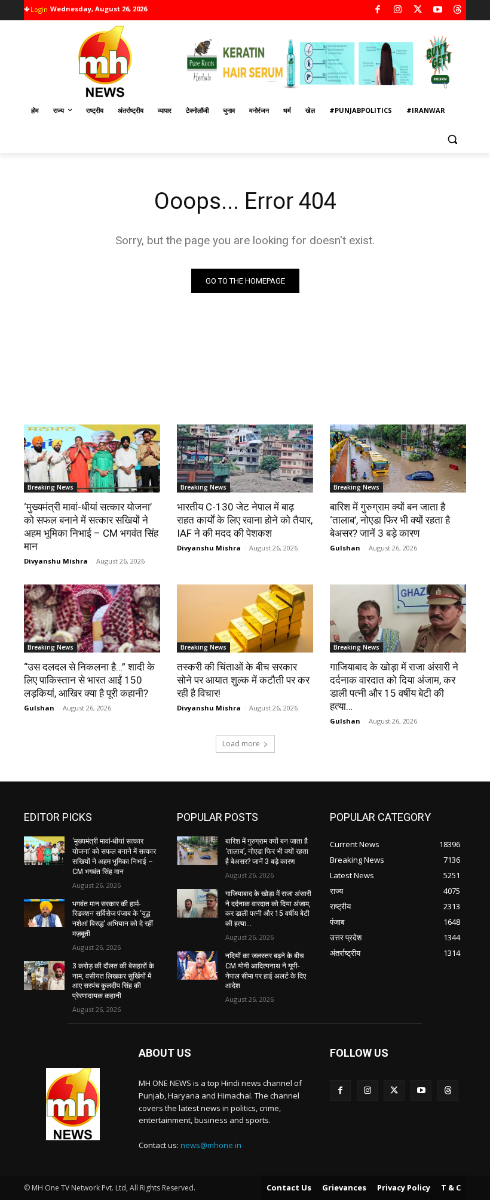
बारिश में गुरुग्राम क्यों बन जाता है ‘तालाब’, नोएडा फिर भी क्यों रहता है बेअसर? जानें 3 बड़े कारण (390, 520)
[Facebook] (378, 10)
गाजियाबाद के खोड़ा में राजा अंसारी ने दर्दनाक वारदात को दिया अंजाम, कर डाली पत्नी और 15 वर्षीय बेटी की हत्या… (268, 909)
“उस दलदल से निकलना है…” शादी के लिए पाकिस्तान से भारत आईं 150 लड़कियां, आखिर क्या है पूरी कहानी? (89, 680)
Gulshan (345, 547)
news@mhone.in (210, 1145)
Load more (241, 744)
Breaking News (50, 487)
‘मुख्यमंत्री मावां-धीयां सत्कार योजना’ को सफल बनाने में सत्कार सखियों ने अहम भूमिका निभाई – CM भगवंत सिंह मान (91, 526)
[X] (418, 10)
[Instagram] (397, 10)
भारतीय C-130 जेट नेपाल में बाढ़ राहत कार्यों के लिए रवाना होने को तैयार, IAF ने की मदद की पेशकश (245, 520)
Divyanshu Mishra (56, 560)
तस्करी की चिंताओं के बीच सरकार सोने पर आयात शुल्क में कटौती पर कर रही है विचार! (243, 680)
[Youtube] (437, 10)
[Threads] (458, 10)
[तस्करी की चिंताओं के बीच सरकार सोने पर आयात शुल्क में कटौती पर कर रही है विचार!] (245, 618)
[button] (452, 139)
